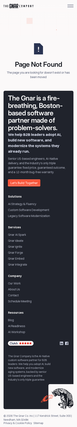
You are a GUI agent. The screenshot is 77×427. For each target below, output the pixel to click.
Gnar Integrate (17, 264)
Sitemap (38, 423)
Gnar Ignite (15, 246)
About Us (14, 289)
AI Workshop (16, 332)
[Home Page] (18, 6)
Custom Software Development (28, 210)
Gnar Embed (16, 258)
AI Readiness (16, 326)
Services (14, 227)
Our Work (14, 283)
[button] (70, 6)
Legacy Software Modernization (29, 216)
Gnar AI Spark (17, 235)
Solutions (15, 196)
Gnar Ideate (15, 240)
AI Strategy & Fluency (22, 204)
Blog (11, 320)
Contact (13, 295)
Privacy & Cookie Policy (18, 423)
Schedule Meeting (20, 301)
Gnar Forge (15, 252)
